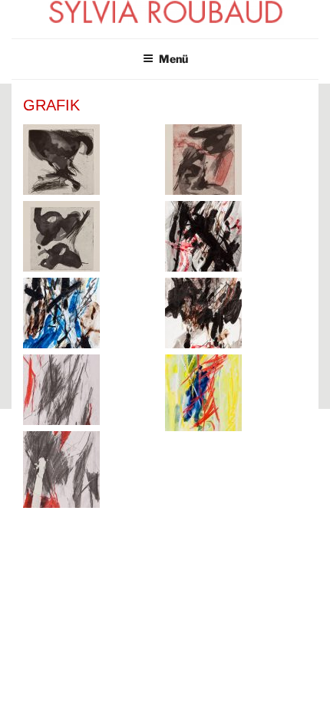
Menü (173, 58)
